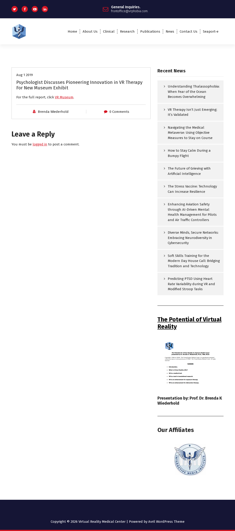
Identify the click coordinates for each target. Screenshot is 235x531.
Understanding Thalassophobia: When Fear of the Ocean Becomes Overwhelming (194, 91)
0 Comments (119, 112)
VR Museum (64, 97)
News (170, 31)
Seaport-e (210, 31)
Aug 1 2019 (24, 75)
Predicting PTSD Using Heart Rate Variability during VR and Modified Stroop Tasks (191, 284)
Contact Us (188, 31)
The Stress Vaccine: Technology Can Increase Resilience (192, 189)
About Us (90, 31)
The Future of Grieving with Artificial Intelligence (189, 171)
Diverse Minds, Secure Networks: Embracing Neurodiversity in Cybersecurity (193, 237)
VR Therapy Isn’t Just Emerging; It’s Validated (192, 112)
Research (127, 31)
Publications (150, 31)
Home (72, 31)
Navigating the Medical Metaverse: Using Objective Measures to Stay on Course (190, 132)
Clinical (109, 31)
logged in (40, 144)
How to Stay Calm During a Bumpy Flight (189, 153)
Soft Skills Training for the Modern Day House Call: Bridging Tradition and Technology (194, 261)
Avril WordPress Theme (166, 522)
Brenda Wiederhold (53, 112)
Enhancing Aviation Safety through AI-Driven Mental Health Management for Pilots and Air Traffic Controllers (192, 212)
